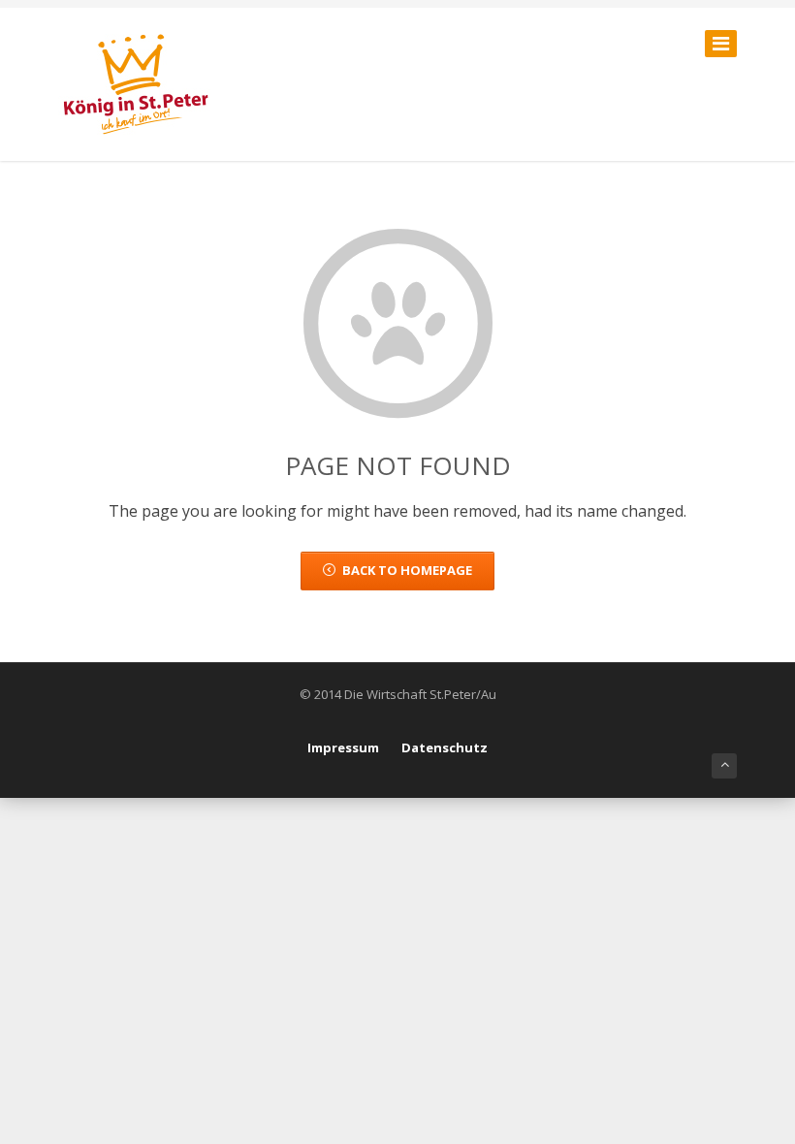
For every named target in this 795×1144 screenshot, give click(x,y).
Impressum (343, 747)
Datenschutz (444, 747)
